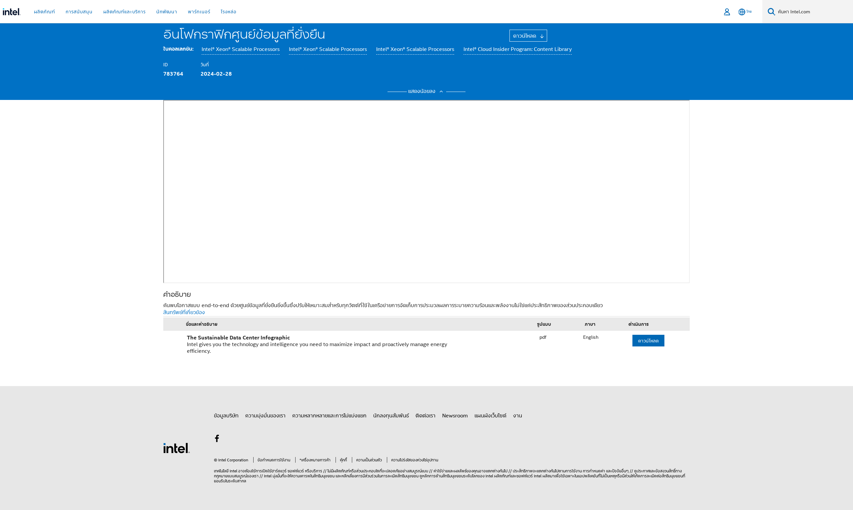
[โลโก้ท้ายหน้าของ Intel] (176, 447)
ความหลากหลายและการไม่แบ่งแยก (329, 415)
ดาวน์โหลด (525, 35)
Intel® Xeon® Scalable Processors (241, 49)
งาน (517, 415)
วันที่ (205, 64)
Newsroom (455, 415)
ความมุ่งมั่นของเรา (265, 415)
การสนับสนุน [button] (79, 11)
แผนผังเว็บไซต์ (490, 415)
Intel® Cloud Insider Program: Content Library (517, 49)
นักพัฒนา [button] (166, 11)
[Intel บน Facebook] (217, 439)
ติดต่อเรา (425, 415)
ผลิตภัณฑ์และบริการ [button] (124, 11)
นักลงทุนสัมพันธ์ (391, 415)
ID (165, 64)
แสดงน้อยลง (422, 91)
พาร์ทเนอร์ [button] (199, 11)
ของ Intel (485, 476)
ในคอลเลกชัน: (178, 48)
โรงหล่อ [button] (229, 11)
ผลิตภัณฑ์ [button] (44, 11)
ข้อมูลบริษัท (226, 415)
